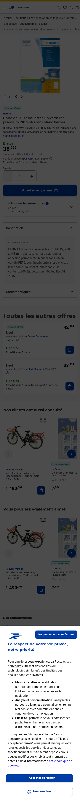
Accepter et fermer (42, 778)
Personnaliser (42, 791)
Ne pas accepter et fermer (56, 634)
